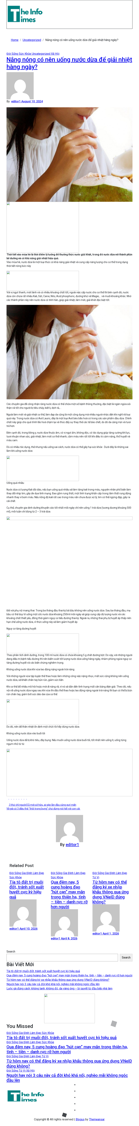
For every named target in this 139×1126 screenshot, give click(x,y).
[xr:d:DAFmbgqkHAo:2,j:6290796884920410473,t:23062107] (43, 226)
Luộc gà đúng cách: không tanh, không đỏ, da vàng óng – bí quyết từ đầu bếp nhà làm (59, 988)
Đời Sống (13, 53)
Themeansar (96, 1119)
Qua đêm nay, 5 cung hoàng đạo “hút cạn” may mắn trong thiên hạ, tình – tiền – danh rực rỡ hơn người (69, 894)
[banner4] (69, 772)
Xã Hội (55, 53)
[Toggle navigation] (9, 3)
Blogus (80, 1119)
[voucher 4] (43, 468)
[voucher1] (43, 280)
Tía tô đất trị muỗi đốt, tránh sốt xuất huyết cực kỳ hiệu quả (26, 889)
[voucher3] (43, 643)
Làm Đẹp (38, 873)
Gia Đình (27, 873)
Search (11, 951)
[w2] (69, 1008)
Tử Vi (95, 877)
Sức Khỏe (25, 53)
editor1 (16, 101)
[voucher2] (43, 711)
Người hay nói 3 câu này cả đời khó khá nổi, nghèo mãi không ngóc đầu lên (53, 984)
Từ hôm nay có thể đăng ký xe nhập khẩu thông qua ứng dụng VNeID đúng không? (110, 892)
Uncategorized (41, 53)
